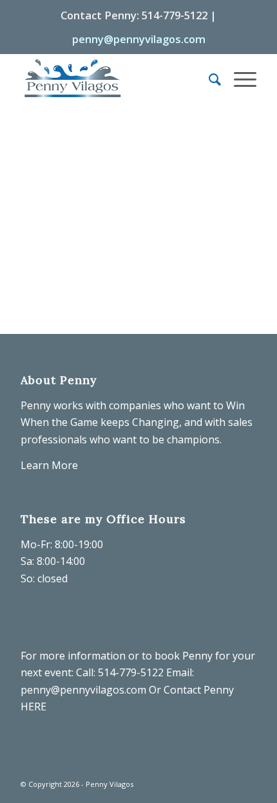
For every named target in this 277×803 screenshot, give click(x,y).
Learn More (49, 465)
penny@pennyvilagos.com (138, 39)
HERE (33, 706)
